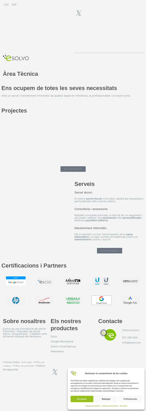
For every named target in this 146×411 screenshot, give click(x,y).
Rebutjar (106, 399)
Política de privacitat (110, 406)
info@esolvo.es (131, 342)
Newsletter (57, 351)
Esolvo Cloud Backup (63, 346)
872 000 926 (130, 337)
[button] (109, 53)
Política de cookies (92, 406)
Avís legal (123, 406)
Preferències (130, 399)
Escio (54, 336)
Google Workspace (62, 341)
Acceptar (82, 399)
